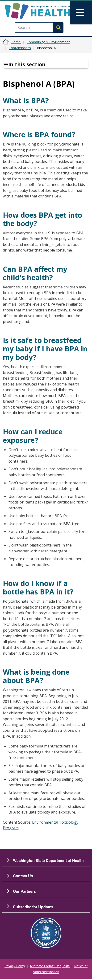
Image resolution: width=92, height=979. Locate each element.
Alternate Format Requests (50, 965)
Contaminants (20, 47)
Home (16, 41)
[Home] (37, 11)
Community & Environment (48, 41)
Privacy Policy (14, 965)
